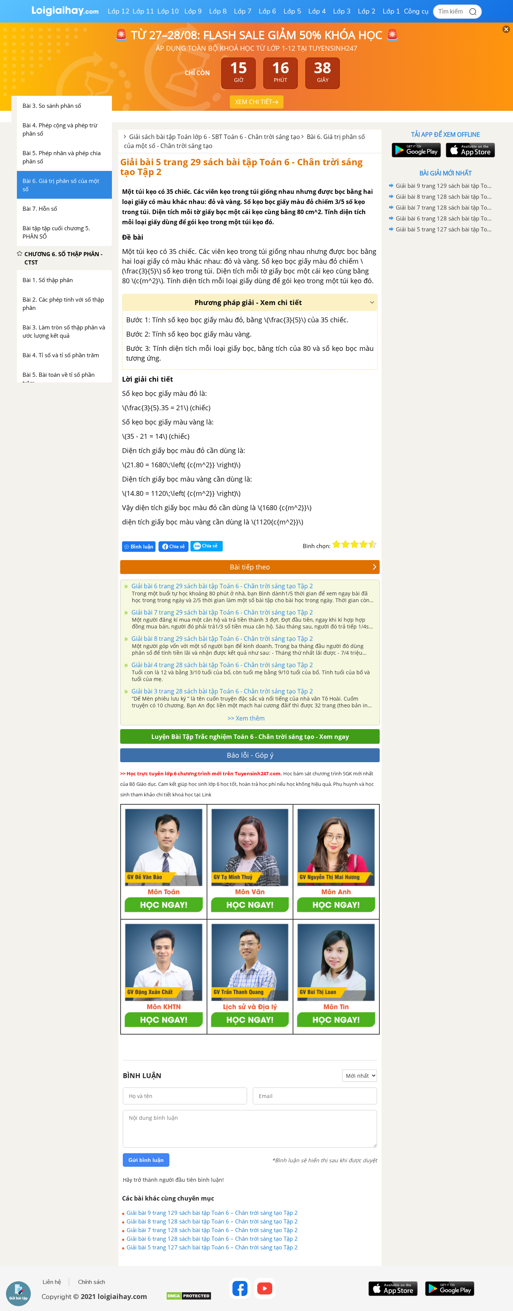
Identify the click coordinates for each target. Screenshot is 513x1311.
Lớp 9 (193, 11)
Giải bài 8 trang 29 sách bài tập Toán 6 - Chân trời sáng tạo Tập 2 (221, 638)
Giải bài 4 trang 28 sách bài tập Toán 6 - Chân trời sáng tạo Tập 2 (221, 665)
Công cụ (416, 11)
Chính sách (91, 1282)
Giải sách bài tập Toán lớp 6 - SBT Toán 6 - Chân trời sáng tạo (214, 137)
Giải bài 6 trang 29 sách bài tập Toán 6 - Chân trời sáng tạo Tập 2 (221, 586)
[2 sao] (345, 544)
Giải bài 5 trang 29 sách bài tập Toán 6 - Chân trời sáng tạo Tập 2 (241, 167)
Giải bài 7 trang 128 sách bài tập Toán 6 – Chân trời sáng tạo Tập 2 (212, 1230)
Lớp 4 (317, 11)
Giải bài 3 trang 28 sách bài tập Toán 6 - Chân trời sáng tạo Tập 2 (221, 691)
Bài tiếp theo (250, 566)
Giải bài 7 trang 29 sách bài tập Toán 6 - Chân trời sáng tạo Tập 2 (221, 612)
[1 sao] (336, 544)
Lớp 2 (367, 11)
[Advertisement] (445, 354)
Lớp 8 (218, 11)
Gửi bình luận (146, 1160)
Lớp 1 (391, 11)
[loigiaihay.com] (65, 14)
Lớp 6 (267, 11)
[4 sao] (363, 544)
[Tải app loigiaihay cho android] (415, 150)
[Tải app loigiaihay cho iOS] (469, 150)
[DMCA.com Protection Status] (188, 1298)
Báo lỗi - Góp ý (250, 755)
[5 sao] (372, 544)
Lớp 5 (292, 11)
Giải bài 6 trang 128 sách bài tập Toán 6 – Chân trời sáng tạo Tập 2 (212, 1238)
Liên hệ (51, 1282)
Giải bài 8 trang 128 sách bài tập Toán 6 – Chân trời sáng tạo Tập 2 (212, 1221)
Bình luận (142, 547)
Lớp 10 (168, 11)
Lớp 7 (243, 11)
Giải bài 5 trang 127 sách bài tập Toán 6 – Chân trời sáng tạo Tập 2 (212, 1247)
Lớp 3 (342, 11)
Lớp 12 (119, 11)
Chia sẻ (176, 546)
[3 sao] (354, 544)
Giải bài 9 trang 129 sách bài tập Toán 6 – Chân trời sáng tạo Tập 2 (212, 1212)
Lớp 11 (143, 11)
